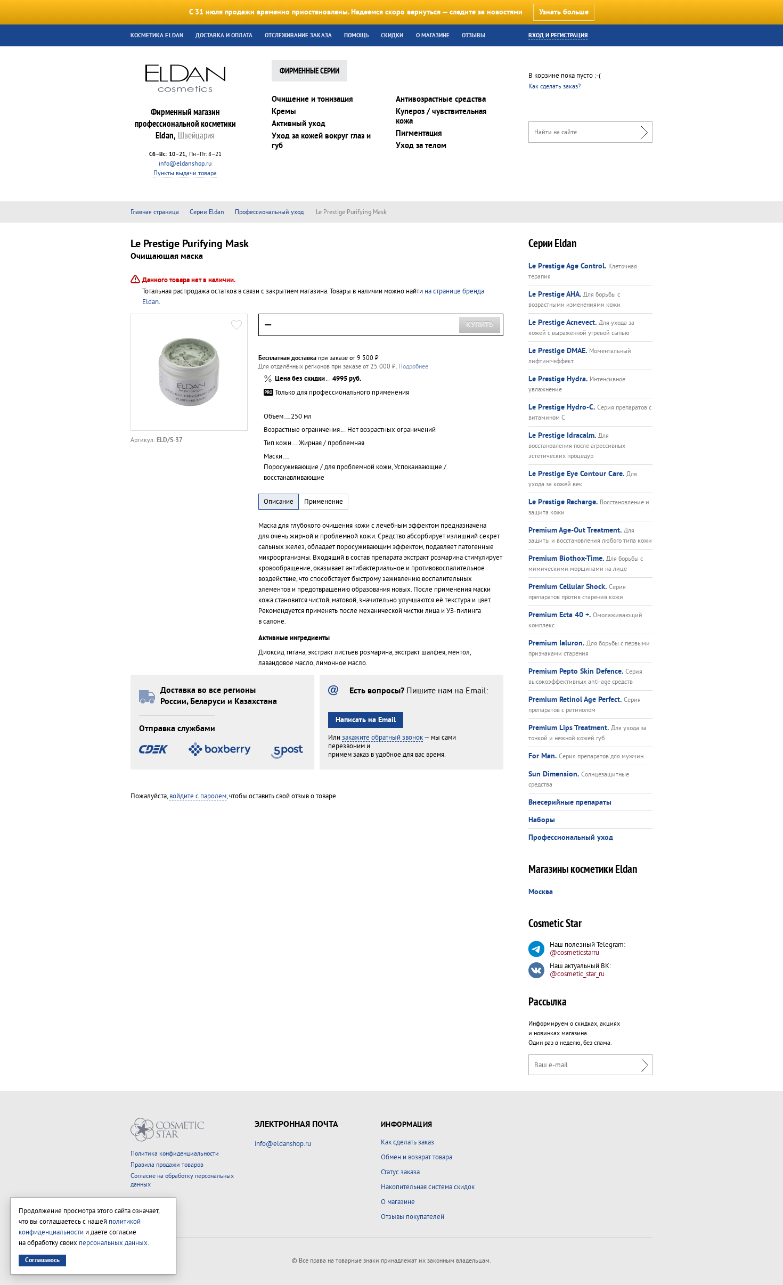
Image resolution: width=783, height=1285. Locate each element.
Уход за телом (421, 145)
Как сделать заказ (407, 1142)
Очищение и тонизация (312, 99)
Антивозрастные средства (441, 99)
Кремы (284, 111)
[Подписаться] (642, 1064)
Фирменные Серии (309, 72)
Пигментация (419, 133)
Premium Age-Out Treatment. (575, 530)
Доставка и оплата (223, 35)
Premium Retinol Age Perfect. (575, 699)
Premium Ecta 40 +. (559, 615)
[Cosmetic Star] (167, 1130)
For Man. (542, 756)
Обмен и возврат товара (416, 1157)
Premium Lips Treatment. (568, 728)
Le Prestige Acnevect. (562, 322)
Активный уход (298, 123)
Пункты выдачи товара (185, 173)
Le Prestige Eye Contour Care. (576, 474)
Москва (540, 892)
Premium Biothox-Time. (566, 558)
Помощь (356, 35)
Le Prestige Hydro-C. (561, 407)
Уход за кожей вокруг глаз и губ (321, 141)
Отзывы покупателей (412, 1217)
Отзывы (473, 35)
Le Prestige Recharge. (563, 502)
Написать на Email (366, 720)
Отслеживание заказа (298, 35)
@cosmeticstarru (574, 952)
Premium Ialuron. (556, 643)
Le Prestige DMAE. (557, 351)
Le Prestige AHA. (554, 294)
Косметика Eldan (156, 35)
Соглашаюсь (42, 1260)
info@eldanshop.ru (185, 163)
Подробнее (413, 366)
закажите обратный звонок (382, 737)
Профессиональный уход (570, 837)
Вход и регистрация (558, 35)
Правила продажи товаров (166, 1164)
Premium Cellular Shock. (567, 587)
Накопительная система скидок (428, 1187)
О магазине (433, 35)
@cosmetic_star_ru (577, 974)
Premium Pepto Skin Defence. (575, 671)
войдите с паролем (197, 796)
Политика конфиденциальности (174, 1153)
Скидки (392, 35)
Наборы (541, 820)
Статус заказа (400, 1172)
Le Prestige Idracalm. (562, 435)
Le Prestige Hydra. (558, 379)
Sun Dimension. (553, 774)
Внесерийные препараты (569, 802)
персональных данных (113, 1243)
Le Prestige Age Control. (567, 266)
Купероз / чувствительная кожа (441, 116)
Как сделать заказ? (554, 86)
